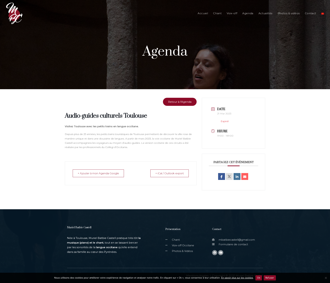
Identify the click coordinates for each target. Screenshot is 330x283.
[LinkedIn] (237, 176)
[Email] (244, 176)
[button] (180, 102)
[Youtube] (220, 252)
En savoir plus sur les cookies (237, 277)
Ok (258, 277)
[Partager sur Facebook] (221, 176)
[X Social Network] (229, 176)
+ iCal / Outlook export (169, 173)
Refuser (269, 277)
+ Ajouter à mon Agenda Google (98, 173)
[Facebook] (214, 252)
